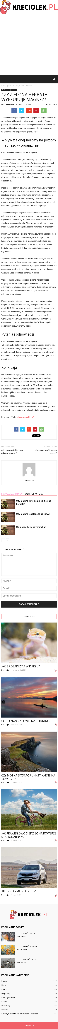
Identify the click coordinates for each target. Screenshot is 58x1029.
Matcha (14, 90)
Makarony (5, 1005)
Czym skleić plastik (27, 946)
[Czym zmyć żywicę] (8, 936)
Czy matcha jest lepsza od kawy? (33, 514)
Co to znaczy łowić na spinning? (25, 721)
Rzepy (4, 1001)
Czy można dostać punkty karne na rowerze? (28, 777)
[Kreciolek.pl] (29, 7)
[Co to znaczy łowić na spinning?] (29, 697)
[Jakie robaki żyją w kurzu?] (29, 643)
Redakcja (10, 104)
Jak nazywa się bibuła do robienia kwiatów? (12, 451)
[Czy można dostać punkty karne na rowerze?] (29, 752)
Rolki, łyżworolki (8, 997)
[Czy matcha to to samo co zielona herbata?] (8, 504)
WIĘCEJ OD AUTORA (34, 494)
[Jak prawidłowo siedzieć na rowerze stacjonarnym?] (29, 809)
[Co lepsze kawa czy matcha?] (8, 530)
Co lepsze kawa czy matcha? (31, 527)
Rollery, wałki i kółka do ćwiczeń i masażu (19, 1013)
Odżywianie (6, 90)
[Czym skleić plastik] (8, 950)
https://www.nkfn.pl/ (25, 417)
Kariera (4, 989)
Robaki (4, 981)
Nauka (4, 985)
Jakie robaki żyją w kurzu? (20, 666)
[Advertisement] (29, 45)
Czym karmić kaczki (27, 959)
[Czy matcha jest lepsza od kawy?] (8, 517)
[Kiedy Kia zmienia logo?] (29, 867)
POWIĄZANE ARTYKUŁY (11, 494)
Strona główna (6, 85)
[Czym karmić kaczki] (8, 963)
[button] (54, 79)
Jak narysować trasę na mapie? (46, 451)
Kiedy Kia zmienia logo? (18, 891)
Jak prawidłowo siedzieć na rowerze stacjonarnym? (28, 835)
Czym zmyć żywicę (26, 933)
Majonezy (5, 993)
